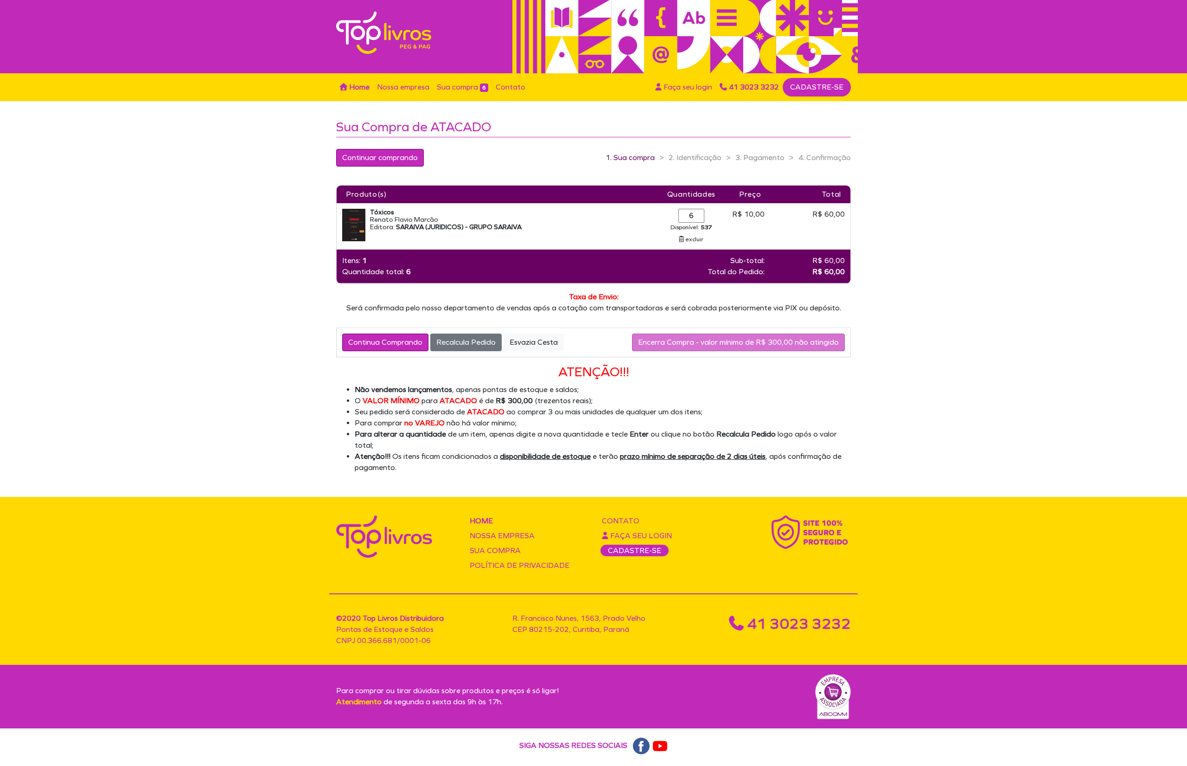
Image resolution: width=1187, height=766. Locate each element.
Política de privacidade (519, 565)
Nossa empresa (403, 87)
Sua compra (461, 87)
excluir (693, 239)
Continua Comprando (385, 342)
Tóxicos (382, 212)
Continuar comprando (380, 157)
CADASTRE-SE (816, 87)
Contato (510, 87)
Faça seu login (687, 87)
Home (358, 87)
